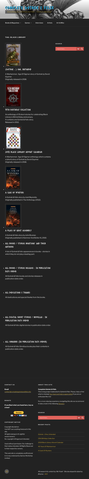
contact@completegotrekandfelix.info (18, 392)
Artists (49, 23)
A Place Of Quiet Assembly (18, 230)
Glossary (61, 404)
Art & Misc (60, 23)
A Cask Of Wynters (14, 192)
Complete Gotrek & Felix (29, 7)
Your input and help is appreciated (61, 394)
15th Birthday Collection (18, 109)
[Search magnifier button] (82, 49)
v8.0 (46, 474)
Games (27, 23)
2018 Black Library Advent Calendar (23, 151)
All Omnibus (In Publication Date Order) (26, 341)
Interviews (39, 23)
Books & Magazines (12, 23)
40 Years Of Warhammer (47, 446)
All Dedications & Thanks (17, 292)
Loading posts (28, 368)
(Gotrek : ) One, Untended (18, 69)
